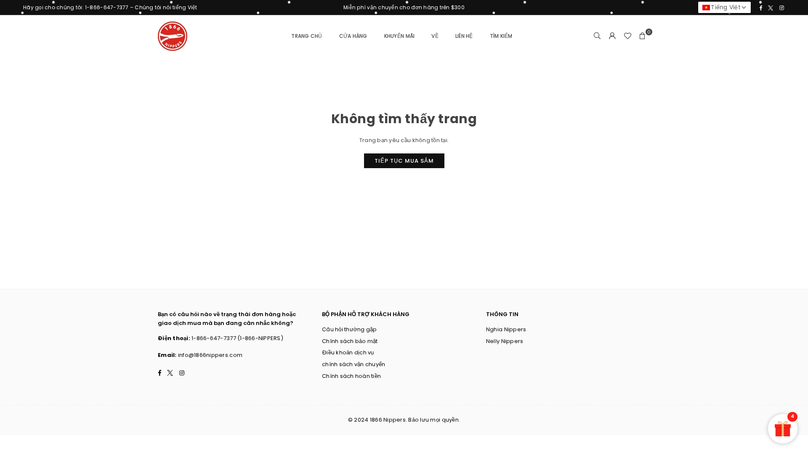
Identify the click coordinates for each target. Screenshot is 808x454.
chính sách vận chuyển (353, 364)
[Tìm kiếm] (597, 36)
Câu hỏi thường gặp (349, 329)
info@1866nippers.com (210, 355)
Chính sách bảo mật (350, 341)
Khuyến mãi (399, 36)
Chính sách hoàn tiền (351, 376)
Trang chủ (306, 36)
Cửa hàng (353, 36)
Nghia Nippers (506, 329)
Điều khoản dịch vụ (348, 352)
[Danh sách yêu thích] (627, 36)
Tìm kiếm (501, 36)
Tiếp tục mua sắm (404, 161)
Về (435, 36)
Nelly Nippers (504, 341)
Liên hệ (464, 36)
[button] (642, 36)
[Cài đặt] (612, 36)
